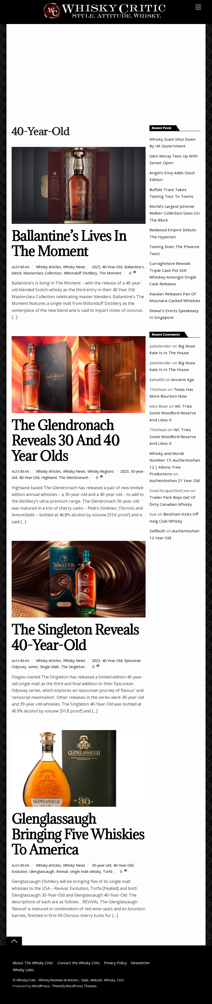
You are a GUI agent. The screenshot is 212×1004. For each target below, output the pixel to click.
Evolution (19, 871)
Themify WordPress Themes (74, 986)
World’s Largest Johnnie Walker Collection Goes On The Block (174, 213)
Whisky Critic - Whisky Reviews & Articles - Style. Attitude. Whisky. (66, 980)
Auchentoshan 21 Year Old (174, 480)
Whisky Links (23, 969)
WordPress (41, 986)
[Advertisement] (106, 75)
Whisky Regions (100, 471)
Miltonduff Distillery (80, 273)
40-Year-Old (112, 266)
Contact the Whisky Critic (78, 962)
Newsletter (140, 962)
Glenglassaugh (41, 871)
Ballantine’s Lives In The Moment (69, 243)
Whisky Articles (48, 266)
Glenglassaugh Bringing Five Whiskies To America (78, 834)
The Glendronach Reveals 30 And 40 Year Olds (66, 440)
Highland (49, 477)
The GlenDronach (73, 477)
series (33, 666)
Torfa (107, 871)
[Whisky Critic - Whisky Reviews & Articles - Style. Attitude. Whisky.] (104, 18)
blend (16, 273)
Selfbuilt (157, 530)
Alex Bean (20, 267)
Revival (62, 871)
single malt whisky (85, 871)
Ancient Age (182, 379)
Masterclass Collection (42, 273)
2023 (96, 660)
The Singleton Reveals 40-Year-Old (75, 637)
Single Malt (49, 666)
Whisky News (74, 266)
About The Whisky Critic (33, 962)
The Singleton (73, 666)
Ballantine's (134, 266)
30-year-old (101, 865)
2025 (96, 266)
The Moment (110, 273)
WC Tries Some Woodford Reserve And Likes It (172, 413)
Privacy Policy (115, 962)
